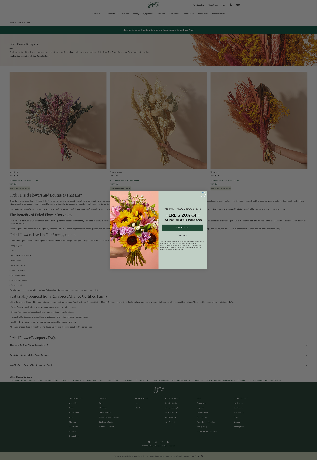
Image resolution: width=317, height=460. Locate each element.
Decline (182, 235)
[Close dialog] (203, 194)
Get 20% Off (182, 227)
